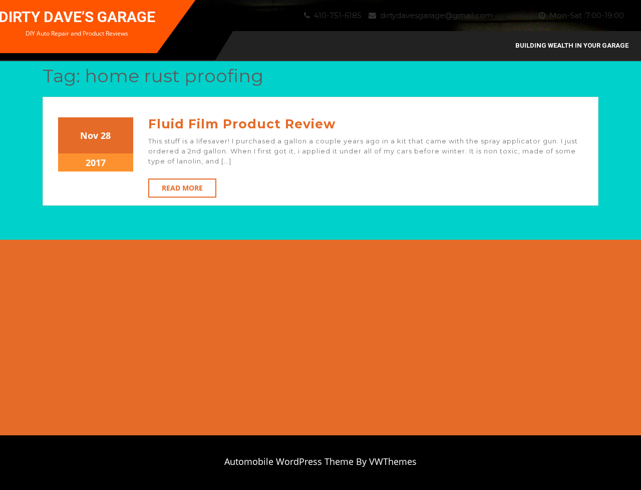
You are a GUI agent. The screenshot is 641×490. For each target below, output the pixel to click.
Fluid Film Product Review (242, 123)
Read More (182, 188)
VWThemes (393, 461)
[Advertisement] (558, 342)
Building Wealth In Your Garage (571, 45)
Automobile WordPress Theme (289, 461)
